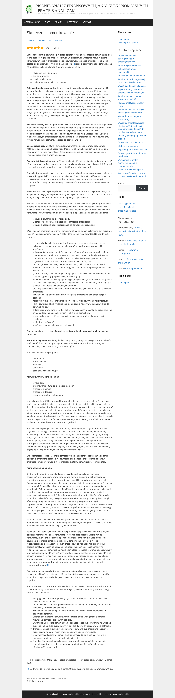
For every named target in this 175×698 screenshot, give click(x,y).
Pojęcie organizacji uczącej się (132, 149)
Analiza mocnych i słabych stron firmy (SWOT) (132, 231)
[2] (47, 565)
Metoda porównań (133, 268)
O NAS (47, 22)
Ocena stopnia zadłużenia (130, 142)
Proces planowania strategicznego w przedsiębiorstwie (127, 58)
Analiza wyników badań (129, 65)
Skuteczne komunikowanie (44, 40)
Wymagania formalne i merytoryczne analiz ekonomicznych (128, 163)
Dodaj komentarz (36, 681)
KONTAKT (87, 22)
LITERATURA (72, 22)
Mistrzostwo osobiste (128, 146)
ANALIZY (58, 22)
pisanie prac (123, 39)
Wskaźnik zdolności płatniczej (132, 86)
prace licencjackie (126, 207)
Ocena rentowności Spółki (130, 169)
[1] (73, 64)
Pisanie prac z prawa (128, 42)
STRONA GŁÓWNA (32, 22)
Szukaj (121, 183)
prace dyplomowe (126, 203)
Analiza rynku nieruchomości (131, 75)
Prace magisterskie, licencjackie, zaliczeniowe (47, 678)
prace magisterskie (127, 211)
